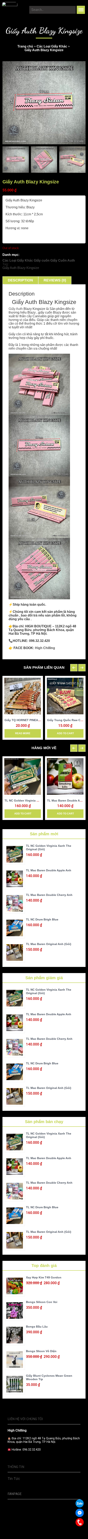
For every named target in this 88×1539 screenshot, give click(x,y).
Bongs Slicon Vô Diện (41, 1351)
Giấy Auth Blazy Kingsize (20, 268)
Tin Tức (14, 1478)
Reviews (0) (55, 280)
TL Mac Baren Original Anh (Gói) (48, 944)
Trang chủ (25, 46)
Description (20, 280)
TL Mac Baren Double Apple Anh (48, 870)
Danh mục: (10, 254)
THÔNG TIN (16, 1467)
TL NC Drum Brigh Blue (42, 919)
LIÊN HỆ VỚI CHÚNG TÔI (25, 1419)
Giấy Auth (16, 309)
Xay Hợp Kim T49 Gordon (43, 1277)
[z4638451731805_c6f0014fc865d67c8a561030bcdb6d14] (44, 159)
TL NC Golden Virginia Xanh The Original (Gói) (37, 800)
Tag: (5, 264)
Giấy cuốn (42, 260)
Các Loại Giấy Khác (52, 46)
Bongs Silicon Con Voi (41, 1302)
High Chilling (45, 648)
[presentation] (74, 667)
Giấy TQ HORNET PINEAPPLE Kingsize (31, 720)
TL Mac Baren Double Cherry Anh (49, 895)
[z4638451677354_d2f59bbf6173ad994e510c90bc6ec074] (72, 159)
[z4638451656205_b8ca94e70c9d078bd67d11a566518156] (15, 159)
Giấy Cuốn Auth (62, 260)
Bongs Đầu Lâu (37, 1326)
